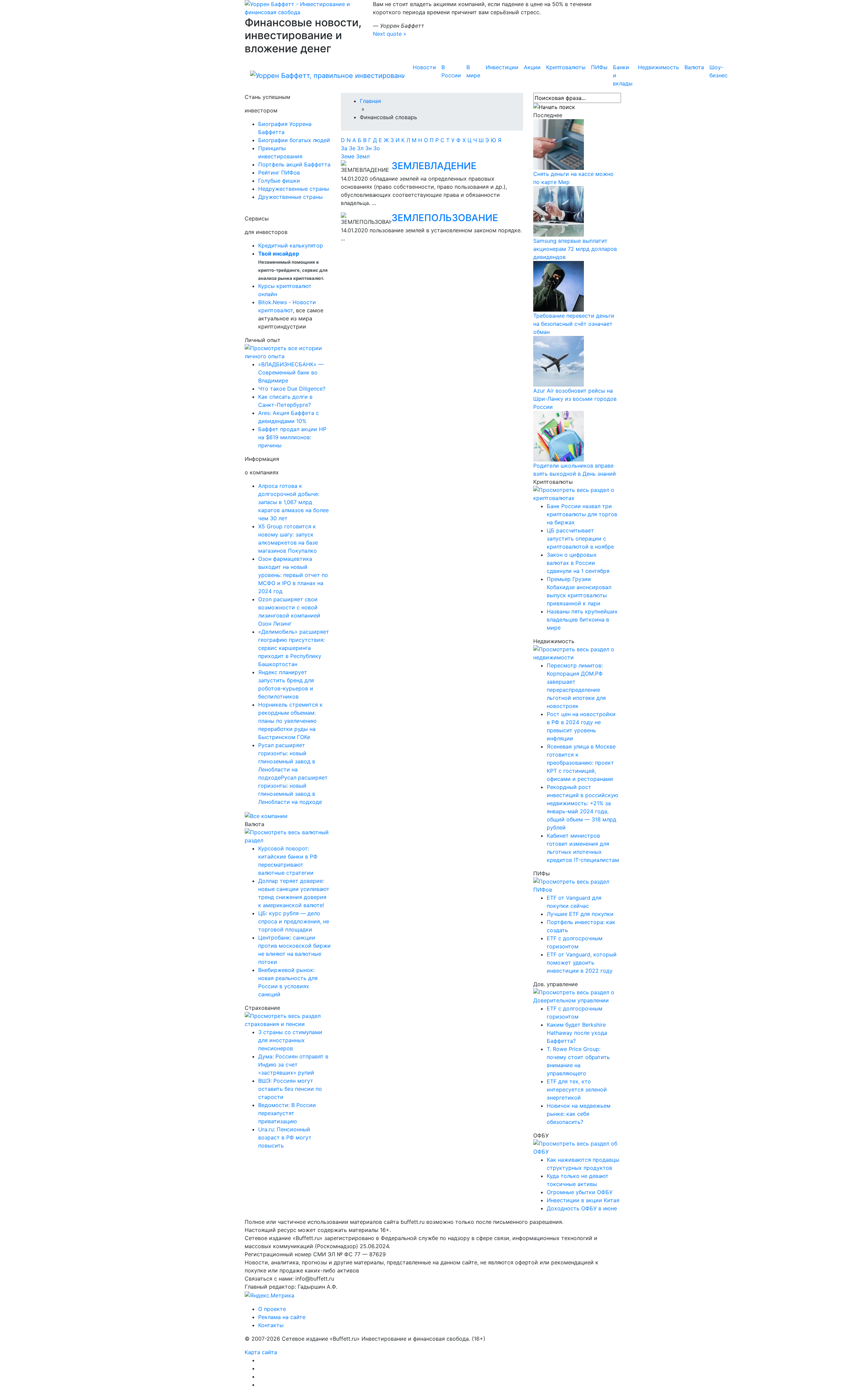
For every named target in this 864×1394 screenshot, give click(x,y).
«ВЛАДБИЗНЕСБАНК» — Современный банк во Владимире (291, 372)
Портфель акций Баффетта (294, 164)
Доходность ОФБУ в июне (582, 1208)
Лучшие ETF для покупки (580, 914)
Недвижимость (658, 67)
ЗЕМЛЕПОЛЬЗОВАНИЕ (445, 217)
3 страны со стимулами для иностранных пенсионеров (290, 1040)
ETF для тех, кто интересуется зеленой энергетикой (577, 1089)
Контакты (271, 1325)
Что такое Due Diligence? (291, 388)
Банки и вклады (622, 75)
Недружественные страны (293, 188)
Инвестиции (502, 67)
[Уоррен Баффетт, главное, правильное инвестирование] (304, 7)
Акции (532, 67)
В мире (473, 71)
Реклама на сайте (281, 1317)
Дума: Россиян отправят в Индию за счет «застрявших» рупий (293, 1064)
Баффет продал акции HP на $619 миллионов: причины (292, 437)
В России (451, 71)
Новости (424, 67)
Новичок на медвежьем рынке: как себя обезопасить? (579, 1113)
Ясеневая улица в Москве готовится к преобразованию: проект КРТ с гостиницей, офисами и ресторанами (581, 762)
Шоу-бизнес (718, 71)
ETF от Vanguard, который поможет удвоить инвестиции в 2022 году (582, 962)
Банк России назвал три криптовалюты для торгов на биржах (582, 514)
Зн (369, 148)
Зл (361, 148)
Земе (348, 156)
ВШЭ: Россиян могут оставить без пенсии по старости (290, 1088)
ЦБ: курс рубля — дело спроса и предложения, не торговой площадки (293, 921)
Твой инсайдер (278, 253)
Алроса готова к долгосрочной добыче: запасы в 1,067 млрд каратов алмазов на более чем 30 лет (293, 502)
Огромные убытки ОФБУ (580, 1192)
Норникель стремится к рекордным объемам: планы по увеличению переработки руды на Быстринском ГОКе (290, 720)
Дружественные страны (290, 196)
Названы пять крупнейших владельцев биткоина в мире (582, 619)
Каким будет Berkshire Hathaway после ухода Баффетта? (577, 1032)
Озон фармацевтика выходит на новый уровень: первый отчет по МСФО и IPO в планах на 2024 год (293, 575)
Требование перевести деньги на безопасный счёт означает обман (573, 323)
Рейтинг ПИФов (279, 172)
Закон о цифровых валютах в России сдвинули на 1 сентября (578, 562)
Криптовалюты (566, 67)
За (345, 148)
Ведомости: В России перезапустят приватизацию (287, 1113)
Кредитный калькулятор (290, 245)
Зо (376, 148)
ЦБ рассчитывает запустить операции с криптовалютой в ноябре (580, 538)
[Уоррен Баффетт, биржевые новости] (327, 75)
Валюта (694, 67)
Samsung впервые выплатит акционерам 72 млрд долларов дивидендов (575, 248)
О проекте (272, 1309)
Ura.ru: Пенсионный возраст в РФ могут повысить (285, 1137)
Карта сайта (261, 1352)
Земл (363, 156)
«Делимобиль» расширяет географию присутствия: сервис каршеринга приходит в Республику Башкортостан (293, 647)
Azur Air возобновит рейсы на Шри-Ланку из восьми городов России (575, 398)
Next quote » (389, 33)
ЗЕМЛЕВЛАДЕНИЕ (434, 166)
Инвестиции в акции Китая (583, 1200)
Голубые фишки (279, 180)
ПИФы (599, 67)
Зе (353, 148)
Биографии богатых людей (294, 140)
